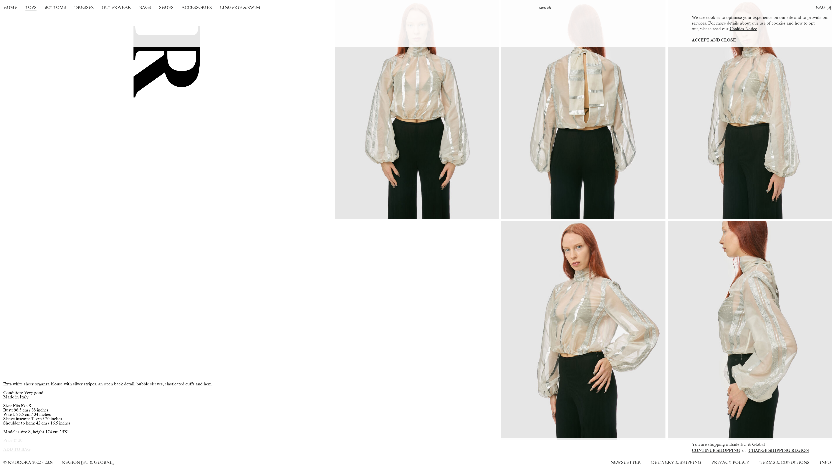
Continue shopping (716, 450)
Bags (145, 7)
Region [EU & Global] (88, 462)
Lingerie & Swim (240, 7)
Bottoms (55, 7)
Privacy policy (730, 462)
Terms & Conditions (784, 462)
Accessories (196, 7)
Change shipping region (778, 450)
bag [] (823, 7)
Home (10, 7)
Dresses (84, 7)
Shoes (166, 7)
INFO (825, 462)
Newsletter (625, 462)
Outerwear (116, 7)
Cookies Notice (743, 28)
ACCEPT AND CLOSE (714, 40)
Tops (30, 7)
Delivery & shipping (676, 462)
